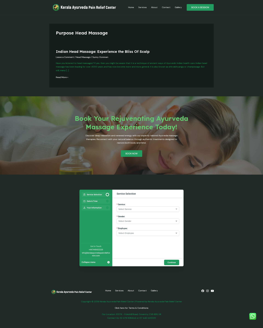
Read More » (62, 77)
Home (131, 7)
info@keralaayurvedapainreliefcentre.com (96, 254)
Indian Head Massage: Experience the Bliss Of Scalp (103, 51)
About (154, 7)
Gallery (178, 7)
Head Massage (83, 57)
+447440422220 (96, 249)
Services (142, 7)
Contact (166, 7)
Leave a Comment (65, 57)
